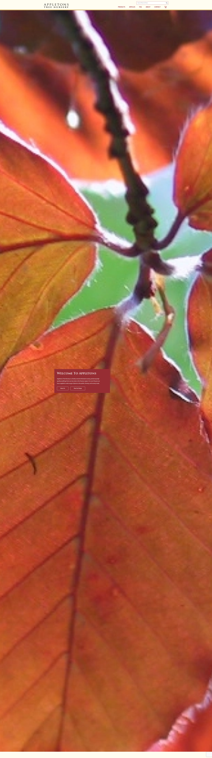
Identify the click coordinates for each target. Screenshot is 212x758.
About (148, 7)
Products (121, 7)
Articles (132, 7)
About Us (62, 388)
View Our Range (78, 388)
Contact (157, 7)
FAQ (140, 7)
